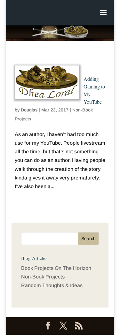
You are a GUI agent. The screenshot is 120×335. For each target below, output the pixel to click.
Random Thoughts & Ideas (52, 285)
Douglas (29, 109)
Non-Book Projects (43, 276)
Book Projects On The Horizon (56, 268)
